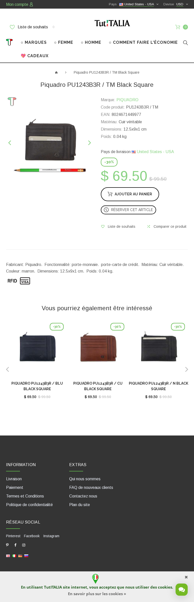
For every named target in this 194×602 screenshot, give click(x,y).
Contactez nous (83, 496)
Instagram (51, 536)
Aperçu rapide (37, 351)
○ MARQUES (34, 42)
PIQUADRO (127, 100)
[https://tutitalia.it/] (14, 555)
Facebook (32, 536)
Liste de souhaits (35, 27)
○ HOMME (91, 42)
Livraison (14, 479)
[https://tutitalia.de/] (20, 555)
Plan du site (79, 505)
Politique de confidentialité (29, 505)
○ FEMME (63, 42)
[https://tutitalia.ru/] (26, 555)
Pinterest (13, 536)
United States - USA (155, 152)
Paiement (14, 487)
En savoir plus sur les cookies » (97, 593)
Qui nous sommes (85, 479)
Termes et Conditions (25, 496)
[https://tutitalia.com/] (8, 555)
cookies (165, 587)
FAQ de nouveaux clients (91, 487)
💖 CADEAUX (34, 55)
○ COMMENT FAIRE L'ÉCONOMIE (143, 42)
